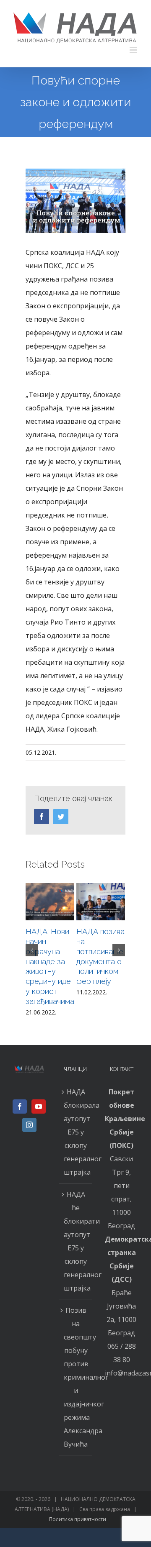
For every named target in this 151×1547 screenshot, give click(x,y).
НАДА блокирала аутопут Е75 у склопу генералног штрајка (76, 1132)
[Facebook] (20, 1106)
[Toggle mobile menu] (134, 50)
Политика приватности (77, 1519)
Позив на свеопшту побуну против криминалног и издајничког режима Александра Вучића (76, 1377)
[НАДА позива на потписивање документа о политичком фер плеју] (100, 901)
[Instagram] (29, 1125)
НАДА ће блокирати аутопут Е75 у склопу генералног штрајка (76, 1241)
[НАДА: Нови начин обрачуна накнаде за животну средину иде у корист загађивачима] (50, 901)
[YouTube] (38, 1106)
